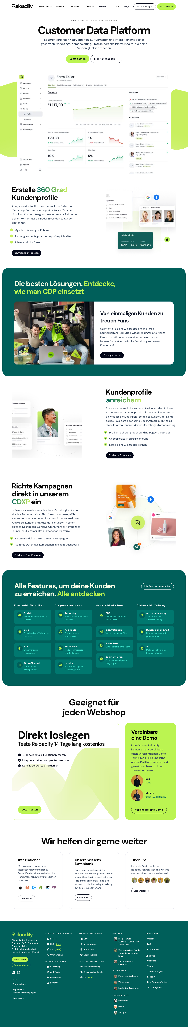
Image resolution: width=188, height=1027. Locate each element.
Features (85, 20)
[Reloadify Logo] (22, 6)
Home (73, 20)
